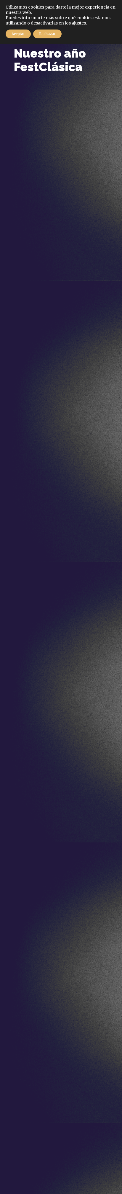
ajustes (79, 23)
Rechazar (47, 34)
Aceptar (18, 34)
